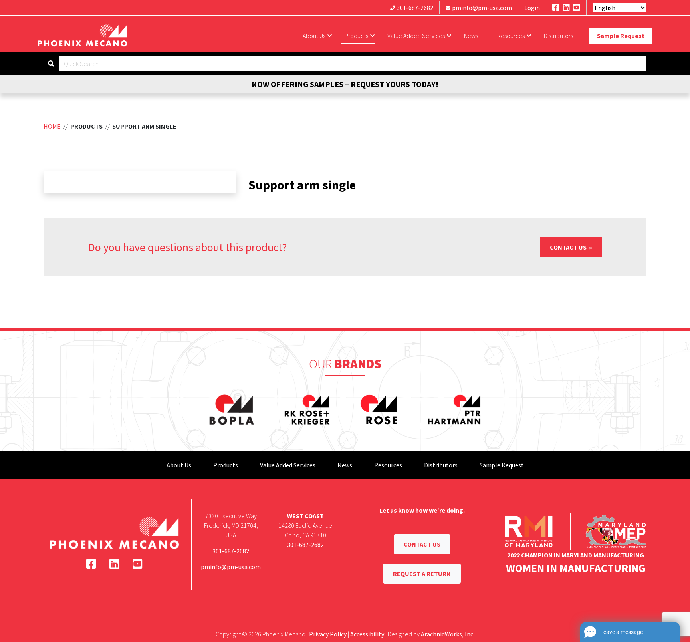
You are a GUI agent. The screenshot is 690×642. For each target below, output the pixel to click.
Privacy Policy (328, 634)
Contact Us (569, 247)
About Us (314, 36)
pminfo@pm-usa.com (482, 8)
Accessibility (367, 634)
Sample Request (620, 36)
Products (356, 36)
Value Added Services (416, 36)
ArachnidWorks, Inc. (447, 634)
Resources (511, 36)
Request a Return (422, 574)
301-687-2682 (415, 8)
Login (532, 8)
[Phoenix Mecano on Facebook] (555, 7)
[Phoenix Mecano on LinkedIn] (566, 7)
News (471, 36)
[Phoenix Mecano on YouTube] (576, 7)
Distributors (558, 36)
